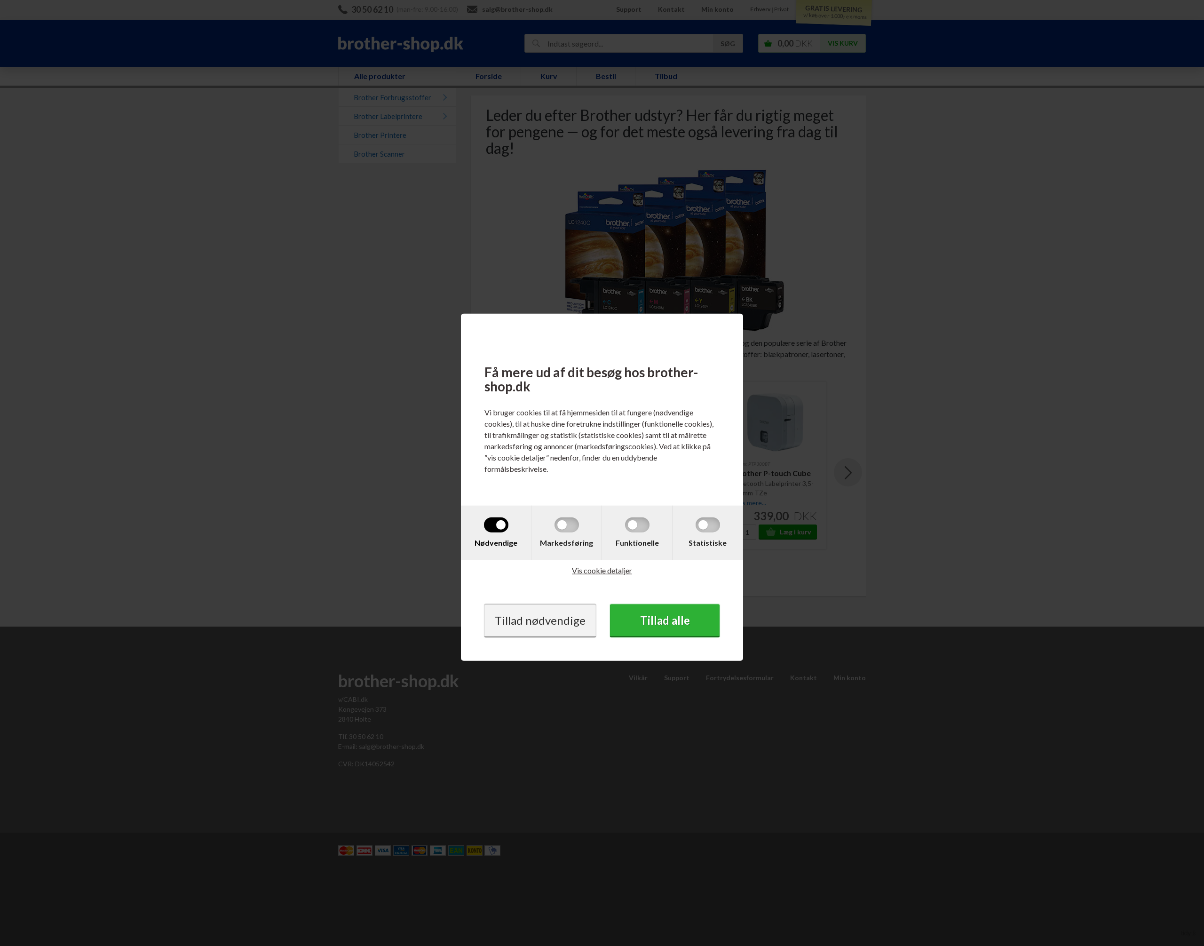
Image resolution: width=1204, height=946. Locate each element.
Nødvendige (496, 542)
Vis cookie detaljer (602, 570)
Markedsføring (566, 542)
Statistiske (708, 542)
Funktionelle (637, 542)
